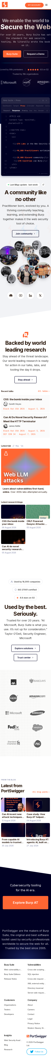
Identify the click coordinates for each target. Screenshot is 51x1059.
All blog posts (40, 792)
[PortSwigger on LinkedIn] (30, 295)
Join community (24, 233)
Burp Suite (12, 54)
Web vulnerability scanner (13, 970)
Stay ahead (24, 379)
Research (8, 1049)
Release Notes (10, 979)
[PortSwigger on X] (40, 295)
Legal (30, 1019)
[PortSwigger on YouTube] (20, 295)
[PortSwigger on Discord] (11, 295)
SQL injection (33, 974)
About (30, 1005)
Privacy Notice (34, 1023)
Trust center (24, 657)
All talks (43, 391)
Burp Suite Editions (12, 974)
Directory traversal (35, 988)
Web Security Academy (13, 1040)
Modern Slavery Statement (37, 1028)
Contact (31, 1014)
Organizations (10, 1005)
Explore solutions (24, 648)
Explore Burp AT (25, 903)
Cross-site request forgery (37, 979)
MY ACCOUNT (34, 5)
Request (6, 111)
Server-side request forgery (37, 993)
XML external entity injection (37, 983)
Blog (6, 1045)
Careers (31, 1009)
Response (16, 111)
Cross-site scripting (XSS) (37, 970)
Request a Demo (35, 54)
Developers (9, 1014)
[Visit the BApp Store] (43, 184)
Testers (7, 1009)
